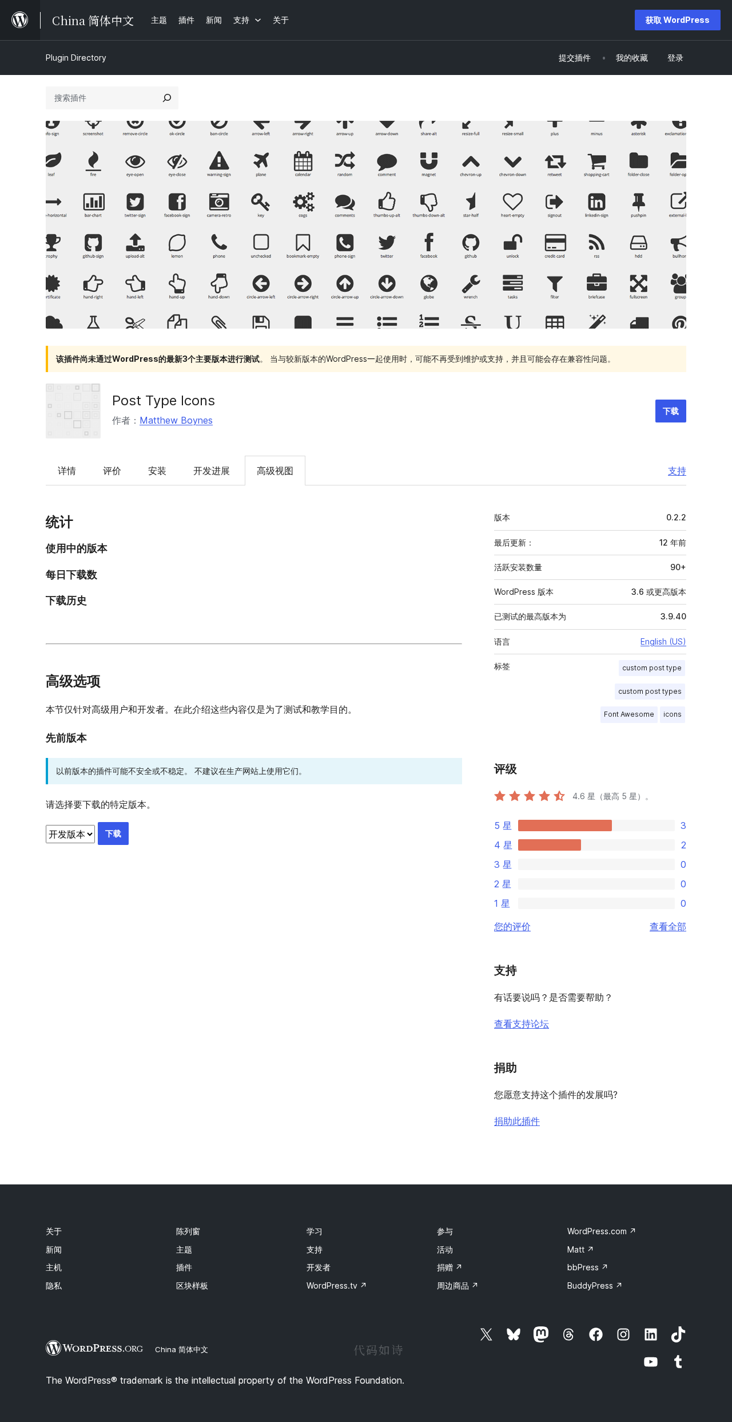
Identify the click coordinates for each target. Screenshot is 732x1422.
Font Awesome (629, 714)
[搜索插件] (167, 97)
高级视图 (275, 470)
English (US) (663, 641)
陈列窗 (188, 1231)
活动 (445, 1249)
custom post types (650, 691)
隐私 (54, 1285)
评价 (112, 470)
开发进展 (211, 470)
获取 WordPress (678, 20)
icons (672, 714)
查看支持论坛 (521, 1023)
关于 (54, 1231)
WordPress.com (601, 1231)
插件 (184, 1267)
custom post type (652, 667)
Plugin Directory (76, 57)
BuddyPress (595, 1285)
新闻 (54, 1249)
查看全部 (668, 926)
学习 (315, 1231)
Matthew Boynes (176, 420)
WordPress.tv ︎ (337, 1285)
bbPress (587, 1267)
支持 (677, 470)
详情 (67, 470)
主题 (184, 1249)
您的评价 (512, 926)
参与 (445, 1231)
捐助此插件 (517, 1121)
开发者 (319, 1267)
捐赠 (450, 1267)
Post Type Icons (163, 400)
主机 (54, 1267)
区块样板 (192, 1285)
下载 (671, 411)
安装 (157, 470)
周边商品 (458, 1285)
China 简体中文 (181, 1349)
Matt (580, 1249)
